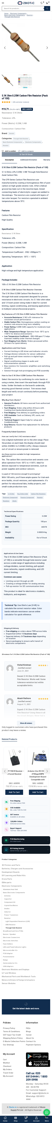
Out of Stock (27, 154)
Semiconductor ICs (10, 963)
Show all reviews (26, 723)
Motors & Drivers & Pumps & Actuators (18, 980)
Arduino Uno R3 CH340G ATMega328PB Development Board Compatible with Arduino (38, 777)
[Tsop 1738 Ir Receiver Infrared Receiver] (14, 757)
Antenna (7, 896)
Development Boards (10, 872)
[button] (5, 48)
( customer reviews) (21, 102)
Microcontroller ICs (10, 950)
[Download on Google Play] (37, 1056)
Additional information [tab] (28, 160)
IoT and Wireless (9, 973)
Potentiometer (8, 957)
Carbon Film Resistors (38, 494)
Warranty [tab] (46, 160)
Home (6, 13)
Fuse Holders (8, 944)
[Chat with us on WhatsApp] (46, 1112)
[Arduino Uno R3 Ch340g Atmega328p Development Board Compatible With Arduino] (37, 757)
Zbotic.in (13, 1107)
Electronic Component (10, 497)
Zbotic (14, 501)
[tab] (9, 160)
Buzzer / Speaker (9, 934)
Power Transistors (11, 915)
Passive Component (27, 497)
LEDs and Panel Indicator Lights (14, 947)
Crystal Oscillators (11, 905)
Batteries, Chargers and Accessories (17, 869)
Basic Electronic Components (14, 15)
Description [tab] (9, 160)
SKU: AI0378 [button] (27, 109)
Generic (11, 133)
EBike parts (6, 882)
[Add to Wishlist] (19, 751)
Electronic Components (18, 13)
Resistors (6, 501)
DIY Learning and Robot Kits (14, 875)
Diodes (6, 908)
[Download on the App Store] (38, 1063)
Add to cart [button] (14, 792)
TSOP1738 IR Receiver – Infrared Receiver (14, 772)
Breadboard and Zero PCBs (13, 931)
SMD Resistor (10, 925)
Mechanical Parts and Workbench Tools (19, 976)
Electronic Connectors (11, 937)
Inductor (7, 912)
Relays (5, 960)
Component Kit (9, 902)
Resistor (30, 15)
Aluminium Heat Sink (10, 889)
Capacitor (8, 899)
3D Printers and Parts (11, 865)
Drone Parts (7, 879)
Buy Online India (22, 494)
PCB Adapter (8, 953)
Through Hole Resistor (12, 17)
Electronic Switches (10, 941)
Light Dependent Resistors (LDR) (17, 921)
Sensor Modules (8, 983)
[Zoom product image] (26, 47)
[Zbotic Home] (26, 3)
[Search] (47, 8)
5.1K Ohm (11, 494)
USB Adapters (8, 966)
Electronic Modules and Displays (15, 969)
